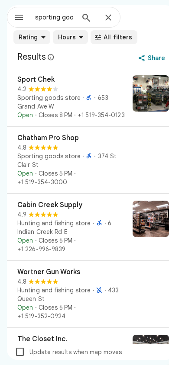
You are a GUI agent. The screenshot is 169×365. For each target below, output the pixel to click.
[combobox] (54, 17)
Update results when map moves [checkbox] (68, 352)
